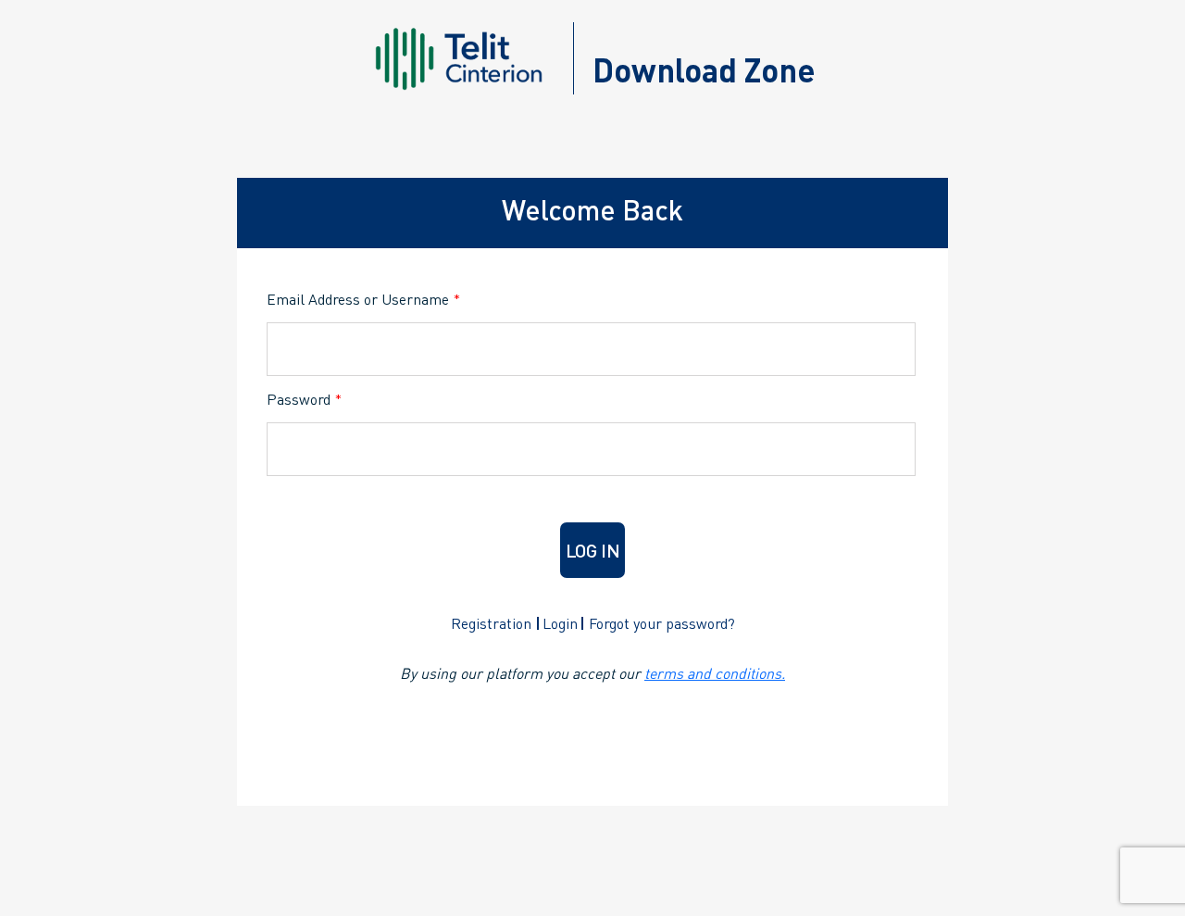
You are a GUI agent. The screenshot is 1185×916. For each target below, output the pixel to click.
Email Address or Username (363, 298)
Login (560, 623)
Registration (491, 623)
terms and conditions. (714, 673)
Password (304, 398)
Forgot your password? (662, 623)
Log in (593, 550)
